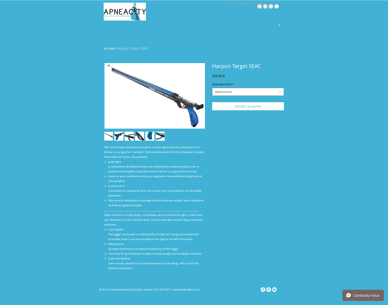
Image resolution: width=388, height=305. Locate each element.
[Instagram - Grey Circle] (271, 6)
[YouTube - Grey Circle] (276, 6)
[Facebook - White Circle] (263, 289)
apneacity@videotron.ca (186, 289)
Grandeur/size (223, 84)
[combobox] (248, 92)
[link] (277, 25)
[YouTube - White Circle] (274, 289)
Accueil (109, 48)
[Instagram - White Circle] (268, 289)
